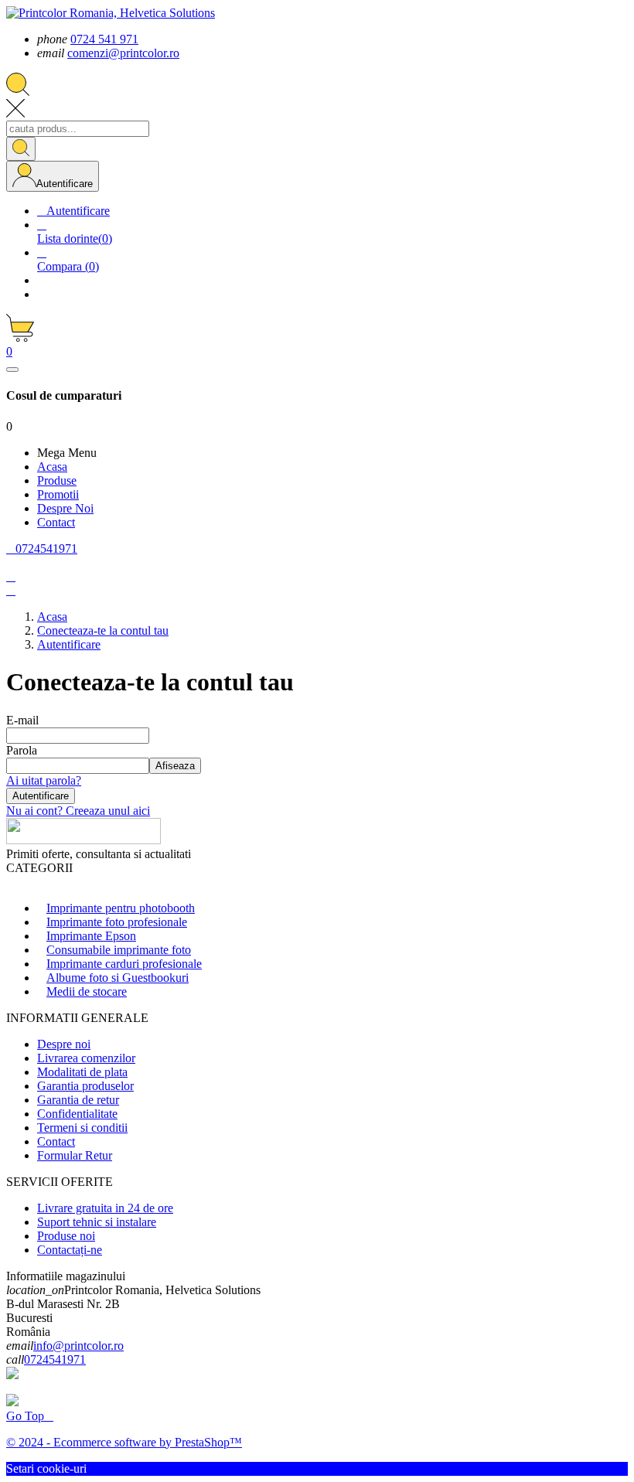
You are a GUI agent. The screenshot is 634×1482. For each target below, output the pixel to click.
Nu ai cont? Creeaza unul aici (78, 810)
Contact (56, 1141)
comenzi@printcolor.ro (123, 53)
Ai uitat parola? (43, 780)
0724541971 (55, 1359)
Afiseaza (175, 766)
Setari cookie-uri (46, 1468)
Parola (21, 750)
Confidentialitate (77, 1113)
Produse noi (66, 1235)
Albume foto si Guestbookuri (117, 977)
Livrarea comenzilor (86, 1058)
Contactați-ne (69, 1249)
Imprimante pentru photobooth (120, 908)
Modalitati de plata (82, 1071)
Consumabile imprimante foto (118, 949)
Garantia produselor (85, 1085)
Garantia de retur (78, 1099)
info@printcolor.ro (78, 1345)
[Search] (21, 149)
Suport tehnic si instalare (96, 1221)
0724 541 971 (104, 39)
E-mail (22, 720)
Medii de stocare (86, 991)
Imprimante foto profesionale (116, 921)
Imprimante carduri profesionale (124, 963)
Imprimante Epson (91, 935)
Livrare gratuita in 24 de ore (105, 1208)
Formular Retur (74, 1155)
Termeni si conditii (82, 1127)
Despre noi (63, 1044)
